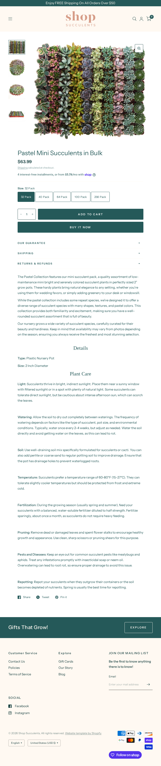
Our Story (65, 668)
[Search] (134, 18)
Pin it (63, 597)
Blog (61, 674)
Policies (14, 668)
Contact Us (16, 661)
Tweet (45, 597)
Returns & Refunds (35, 263)
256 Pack (100, 197)
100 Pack (81, 197)
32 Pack (26, 197)
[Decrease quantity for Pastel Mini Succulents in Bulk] (21, 214)
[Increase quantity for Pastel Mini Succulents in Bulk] (32, 214)
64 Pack (62, 197)
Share (26, 597)
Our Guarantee (32, 243)
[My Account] (141, 18)
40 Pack (44, 197)
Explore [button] (138, 627)
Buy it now (80, 227)
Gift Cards (65, 661)
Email (112, 676)
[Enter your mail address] (148, 684)
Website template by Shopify (83, 733)
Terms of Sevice (19, 674)
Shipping (23, 167)
